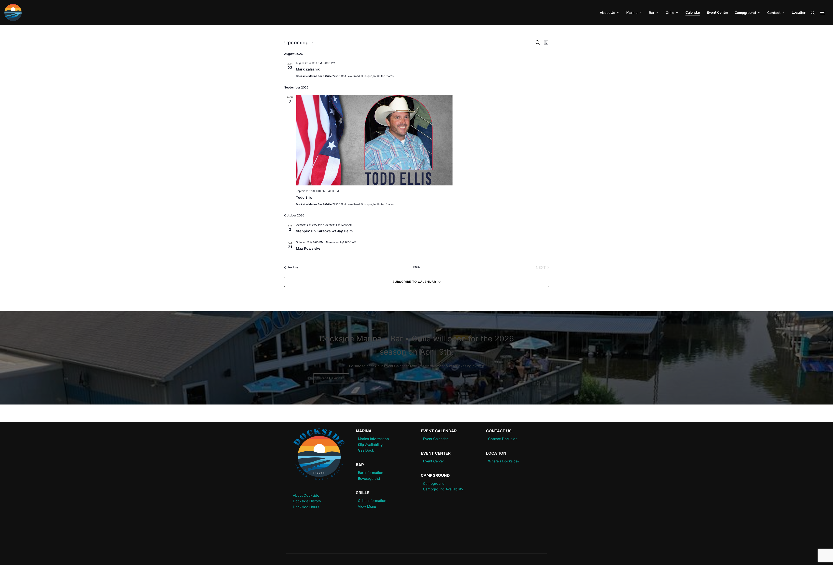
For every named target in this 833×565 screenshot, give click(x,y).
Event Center (717, 12)
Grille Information (372, 500)
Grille (670, 12)
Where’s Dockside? (503, 461)
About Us (607, 12)
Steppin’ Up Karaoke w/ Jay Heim (324, 231)
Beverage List (369, 478)
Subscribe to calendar (414, 281)
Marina (632, 12)
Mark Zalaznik (308, 69)
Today (416, 266)
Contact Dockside (502, 439)
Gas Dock (366, 450)
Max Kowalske (308, 248)
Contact (774, 12)
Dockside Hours (306, 507)
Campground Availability (443, 489)
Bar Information (370, 472)
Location (799, 12)
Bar (651, 12)
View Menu (367, 506)
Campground (745, 12)
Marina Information (373, 439)
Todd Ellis (304, 197)
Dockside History (307, 501)
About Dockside (306, 495)
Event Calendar (331, 378)
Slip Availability (370, 444)
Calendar (692, 12)
